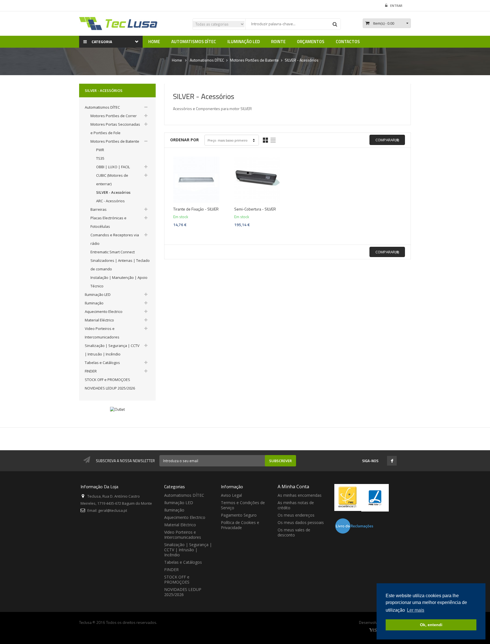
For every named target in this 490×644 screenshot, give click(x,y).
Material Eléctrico (99, 320)
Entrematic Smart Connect (112, 251)
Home (177, 60)
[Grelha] (265, 140)
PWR (100, 149)
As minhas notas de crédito (296, 505)
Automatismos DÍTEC (102, 107)
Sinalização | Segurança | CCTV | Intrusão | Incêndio (188, 549)
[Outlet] (117, 409)
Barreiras (98, 209)
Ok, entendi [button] (431, 624)
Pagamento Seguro (239, 515)
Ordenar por (184, 139)
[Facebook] (392, 461)
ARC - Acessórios (110, 200)
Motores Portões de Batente (114, 141)
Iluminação (94, 303)
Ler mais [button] (415, 610)
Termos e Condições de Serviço (243, 505)
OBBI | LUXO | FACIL (113, 166)
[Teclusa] (119, 23)
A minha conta (293, 486)
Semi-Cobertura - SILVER (255, 209)
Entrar (396, 5)
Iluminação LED (98, 294)
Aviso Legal (231, 495)
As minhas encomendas (300, 495)
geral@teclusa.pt (112, 510)
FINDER (91, 371)
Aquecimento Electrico (103, 311)
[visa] (375, 630)
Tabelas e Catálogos (102, 362)
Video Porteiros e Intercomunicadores (182, 534)
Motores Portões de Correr (113, 115)
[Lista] (273, 140)
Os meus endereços (296, 515)
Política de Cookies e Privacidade (240, 525)
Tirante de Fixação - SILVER (196, 209)
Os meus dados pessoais (301, 522)
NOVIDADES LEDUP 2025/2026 (110, 388)
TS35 (100, 158)
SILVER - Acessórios (113, 192)
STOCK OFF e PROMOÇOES (107, 379)
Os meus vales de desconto (294, 532)
